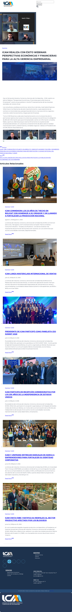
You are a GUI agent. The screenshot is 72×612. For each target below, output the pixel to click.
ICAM (12, 206)
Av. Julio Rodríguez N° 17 (39, 581)
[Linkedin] (23, 561)
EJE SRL (52, 591)
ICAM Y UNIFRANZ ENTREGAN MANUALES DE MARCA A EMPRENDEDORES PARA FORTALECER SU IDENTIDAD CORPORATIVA (29, 457)
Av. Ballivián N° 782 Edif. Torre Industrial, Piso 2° (45, 572)
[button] (35, 4)
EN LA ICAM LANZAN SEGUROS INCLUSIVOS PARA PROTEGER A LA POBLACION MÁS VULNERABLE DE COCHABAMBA (25, 157)
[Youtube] (18, 561)
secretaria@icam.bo (38, 576)
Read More (9, 234)
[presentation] (31, 185)
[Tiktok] (14, 561)
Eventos (4, 48)
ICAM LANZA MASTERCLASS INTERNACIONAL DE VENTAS (30, 274)
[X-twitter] (5, 566)
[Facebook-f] (5, 561)
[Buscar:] (45, 2)
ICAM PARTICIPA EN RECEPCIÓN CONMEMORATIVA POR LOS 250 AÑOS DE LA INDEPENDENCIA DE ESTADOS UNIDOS (30, 394)
